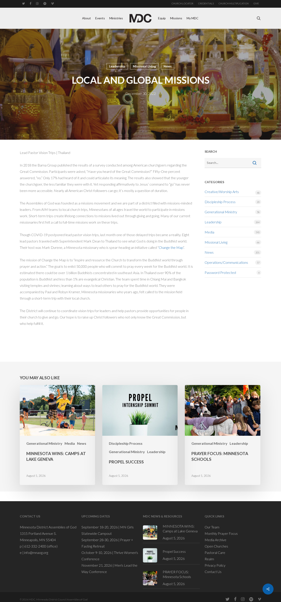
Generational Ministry (221, 212)
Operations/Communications (226, 262)
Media (209, 232)
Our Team (212, 527)
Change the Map (171, 247)
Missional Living (144, 66)
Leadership (117, 66)
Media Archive (215, 540)
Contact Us (213, 571)
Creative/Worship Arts (222, 192)
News (168, 66)
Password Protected (220, 272)
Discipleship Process (220, 202)
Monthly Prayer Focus (221, 533)
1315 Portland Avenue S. (38, 533)
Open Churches (216, 546)
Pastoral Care (215, 552)
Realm (209, 559)
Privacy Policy (215, 565)
